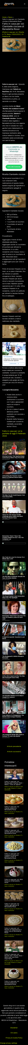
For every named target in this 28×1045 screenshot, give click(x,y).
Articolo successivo (14, 751)
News (9, 34)
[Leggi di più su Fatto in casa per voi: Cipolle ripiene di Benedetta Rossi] (14, 799)
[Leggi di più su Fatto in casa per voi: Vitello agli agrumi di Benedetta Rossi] (14, 896)
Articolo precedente (14, 746)
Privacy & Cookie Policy (14, 1038)
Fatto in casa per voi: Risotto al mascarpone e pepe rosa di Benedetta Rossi (13, 930)
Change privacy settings (8, 1043)
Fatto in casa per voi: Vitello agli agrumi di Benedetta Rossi (12, 905)
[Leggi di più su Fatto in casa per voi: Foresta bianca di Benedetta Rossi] (14, 973)
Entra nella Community (14, 166)
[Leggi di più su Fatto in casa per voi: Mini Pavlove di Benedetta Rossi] (14, 871)
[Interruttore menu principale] (25, 4)
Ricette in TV (14, 788)
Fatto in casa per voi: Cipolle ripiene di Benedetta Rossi (12, 808)
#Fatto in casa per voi (10, 32)
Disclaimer (14, 1028)
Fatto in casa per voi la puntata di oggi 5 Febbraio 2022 (14, 433)
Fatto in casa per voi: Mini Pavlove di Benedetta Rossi (14, 881)
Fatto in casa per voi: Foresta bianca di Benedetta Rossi (12, 982)
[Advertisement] (14, 68)
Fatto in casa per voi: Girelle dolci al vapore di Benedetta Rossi (13, 831)
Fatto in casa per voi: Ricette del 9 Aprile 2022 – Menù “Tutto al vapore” (14, 783)
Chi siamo (14, 1033)
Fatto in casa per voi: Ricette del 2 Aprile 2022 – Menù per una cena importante (14, 956)
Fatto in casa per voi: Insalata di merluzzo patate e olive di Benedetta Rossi (12, 856)
